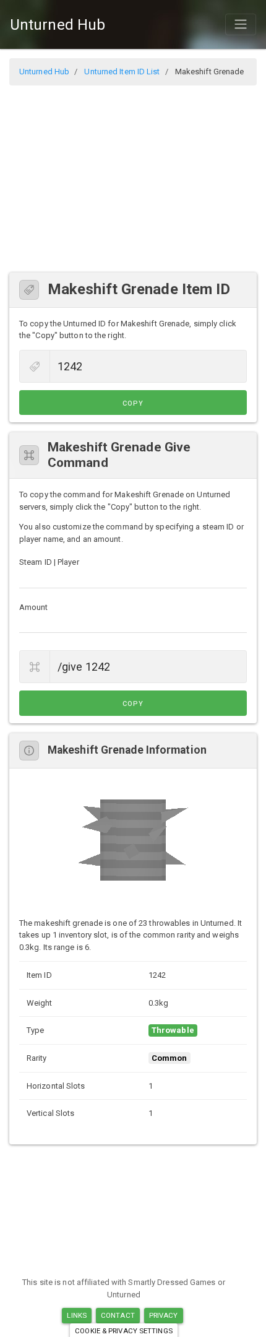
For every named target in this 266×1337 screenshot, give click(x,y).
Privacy (163, 1315)
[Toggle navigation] (240, 24)
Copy (133, 403)
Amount (33, 607)
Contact (118, 1315)
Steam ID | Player (49, 562)
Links (77, 1315)
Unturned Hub (57, 24)
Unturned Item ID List (122, 71)
